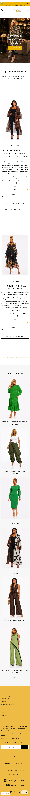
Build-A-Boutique (6, 696)
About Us (5, 759)
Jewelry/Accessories (7, 709)
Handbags (4, 715)
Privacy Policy (20, 763)
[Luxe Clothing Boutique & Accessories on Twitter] (11, 792)
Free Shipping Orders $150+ (15, 5)
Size (15, 319)
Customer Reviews (19, 770)
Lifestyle (4, 718)
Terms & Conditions (13, 774)
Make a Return (23, 759)
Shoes (3, 712)
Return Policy (13, 759)
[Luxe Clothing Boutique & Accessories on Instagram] (19, 792)
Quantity (15, 194)
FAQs (15, 767)
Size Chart (9, 770)
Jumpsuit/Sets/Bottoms (8, 704)
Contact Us (21, 767)
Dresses (3, 701)
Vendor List (8, 767)
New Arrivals (5, 698)
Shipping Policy (9, 763)
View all (15, 677)
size (15, 186)
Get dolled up (15, 47)
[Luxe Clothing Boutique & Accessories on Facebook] (15, 792)
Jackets (3, 707)
